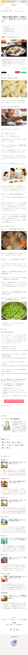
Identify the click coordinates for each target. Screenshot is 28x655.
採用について (12, 624)
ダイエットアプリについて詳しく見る (14, 401)
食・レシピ (9, 405)
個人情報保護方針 (19, 624)
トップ (1, 10)
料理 (11, 10)
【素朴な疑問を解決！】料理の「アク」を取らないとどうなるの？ (12, 11)
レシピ (21, 7)
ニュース (7, 7)
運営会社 (7, 624)
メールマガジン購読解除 (22, 619)
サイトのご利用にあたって (12, 619)
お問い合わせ (3, 619)
